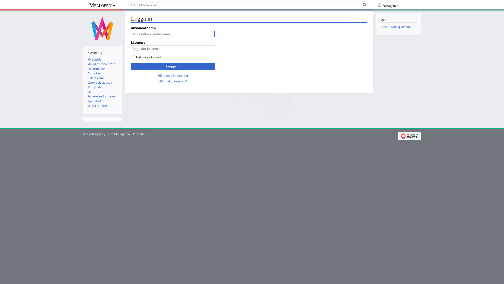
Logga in (173, 66)
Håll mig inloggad (148, 57)
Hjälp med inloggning (173, 75)
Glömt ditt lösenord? (173, 81)
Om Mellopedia (119, 134)
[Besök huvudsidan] (102, 28)
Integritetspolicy (94, 134)
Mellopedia (102, 5)
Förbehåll (139, 134)
